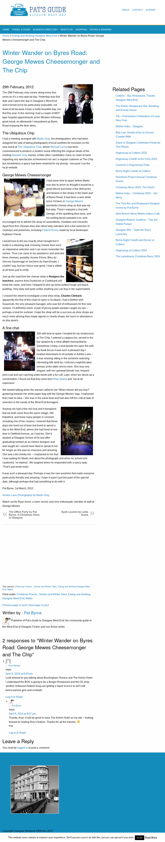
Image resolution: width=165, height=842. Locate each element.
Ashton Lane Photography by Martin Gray (25, 495)
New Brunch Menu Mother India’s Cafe (138, 213)
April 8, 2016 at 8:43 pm (19, 673)
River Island (60, 379)
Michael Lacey (58, 146)
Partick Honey (50, 230)
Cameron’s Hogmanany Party (133, 165)
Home (6, 29)
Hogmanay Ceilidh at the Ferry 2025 (136, 159)
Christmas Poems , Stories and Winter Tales (36, 586)
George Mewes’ (74, 201)
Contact (137, 10)
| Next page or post (38, 605)
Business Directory (45, 29)
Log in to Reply (14, 697)
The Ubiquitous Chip (29, 146)
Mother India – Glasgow (129, 126)
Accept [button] (139, 838)
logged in (22, 747)
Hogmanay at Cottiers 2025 (131, 152)
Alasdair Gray (19, 155)
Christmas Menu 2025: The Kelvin (135, 187)
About (126, 10)
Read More (151, 837)
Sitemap (150, 10)
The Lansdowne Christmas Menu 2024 (138, 256)
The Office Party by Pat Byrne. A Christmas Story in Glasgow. (24, 515)
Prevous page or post (14, 605)
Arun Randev (14, 665)
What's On (66, 29)
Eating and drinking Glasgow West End (34, 35)
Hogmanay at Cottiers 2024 (131, 250)
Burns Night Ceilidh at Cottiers (133, 171)
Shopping (81, 29)
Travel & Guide (21, 29)
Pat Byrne (33, 612)
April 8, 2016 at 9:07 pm (22, 713)
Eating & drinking (101, 29)
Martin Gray (43, 138)
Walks (10, 589)
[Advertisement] (48, 552)
